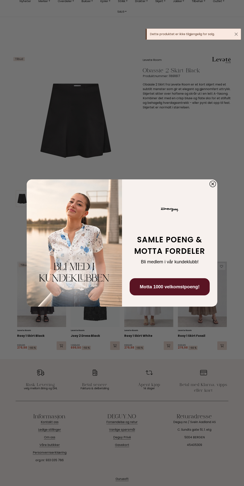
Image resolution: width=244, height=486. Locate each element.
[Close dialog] (213, 184)
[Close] (236, 34)
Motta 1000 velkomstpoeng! (170, 286)
